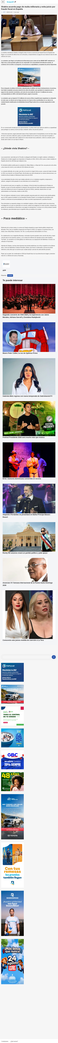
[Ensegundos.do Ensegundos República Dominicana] (11, 2)
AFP (4, 12)
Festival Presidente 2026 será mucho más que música (23, 437)
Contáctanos (4, 1041)
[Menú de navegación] (3, 2)
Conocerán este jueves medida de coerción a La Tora (23, 640)
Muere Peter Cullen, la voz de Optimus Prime (20, 353)
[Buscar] (54, 657)
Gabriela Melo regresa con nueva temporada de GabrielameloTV (27, 396)
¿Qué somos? (14, 1041)
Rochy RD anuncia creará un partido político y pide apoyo (25, 553)
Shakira (10, 275)
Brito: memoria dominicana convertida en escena (22, 479)
